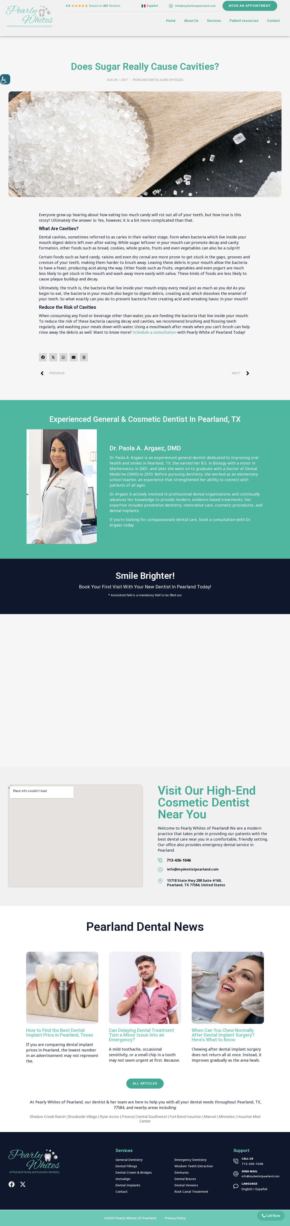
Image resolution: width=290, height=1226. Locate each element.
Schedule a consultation (154, 332)
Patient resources (244, 20)
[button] (43, 357)
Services (214, 20)
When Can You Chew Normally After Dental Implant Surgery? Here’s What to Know (223, 1035)
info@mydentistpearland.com (195, 6)
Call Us (247, 1158)
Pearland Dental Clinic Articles (158, 80)
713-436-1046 (179, 860)
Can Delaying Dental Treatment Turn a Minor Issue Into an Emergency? (141, 1035)
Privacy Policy (175, 1218)
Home (171, 20)
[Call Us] (235, 1161)
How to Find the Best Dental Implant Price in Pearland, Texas (59, 1033)
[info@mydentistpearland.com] (171, 6)
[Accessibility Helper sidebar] (5, 79)
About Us (191, 20)
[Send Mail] (235, 1173)
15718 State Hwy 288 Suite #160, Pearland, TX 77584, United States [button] (196, 882)
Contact (273, 20)
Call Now (272, 1215)
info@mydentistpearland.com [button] (193, 869)
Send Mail (250, 1171)
